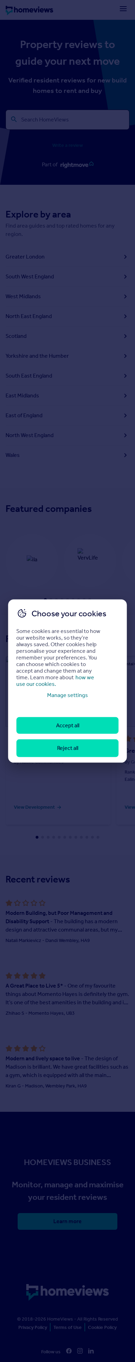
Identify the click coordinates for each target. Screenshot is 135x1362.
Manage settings (67, 694)
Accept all (67, 725)
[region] (67, 681)
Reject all (67, 748)
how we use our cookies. (55, 680)
